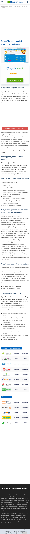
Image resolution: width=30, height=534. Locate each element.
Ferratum (22, 521)
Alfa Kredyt (16, 521)
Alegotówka (19, 515)
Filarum (23, 513)
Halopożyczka (14, 517)
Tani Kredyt (24, 519)
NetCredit (8, 517)
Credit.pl (3, 519)
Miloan (14, 515)
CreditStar (10, 521)
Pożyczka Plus (22, 517)
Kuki (11, 515)
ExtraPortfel (6, 515)
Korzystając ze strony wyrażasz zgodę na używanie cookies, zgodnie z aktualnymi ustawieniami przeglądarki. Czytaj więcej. (15, 531)
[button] (27, 2)
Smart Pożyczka (9, 519)
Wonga (19, 513)
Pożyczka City (8, 523)
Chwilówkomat (4, 521)
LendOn (15, 513)
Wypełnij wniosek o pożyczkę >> (15, 128)
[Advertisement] (15, 25)
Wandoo (16, 519)
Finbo (20, 519)
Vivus (11, 513)
